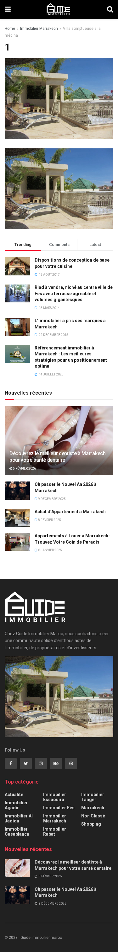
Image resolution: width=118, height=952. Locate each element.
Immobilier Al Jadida (19, 818)
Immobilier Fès (59, 807)
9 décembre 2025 (51, 499)
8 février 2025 (49, 520)
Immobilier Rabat (54, 832)
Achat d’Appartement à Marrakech (70, 511)
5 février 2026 (24, 468)
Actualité (14, 794)
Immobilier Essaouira (54, 797)
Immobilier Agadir (16, 805)
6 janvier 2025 (49, 550)
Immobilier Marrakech (39, 28)
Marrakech (92, 807)
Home (10, 28)
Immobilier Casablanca (17, 832)
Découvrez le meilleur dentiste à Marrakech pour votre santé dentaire (57, 456)
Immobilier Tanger (92, 797)
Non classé (93, 815)
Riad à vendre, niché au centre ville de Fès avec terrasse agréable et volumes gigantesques (74, 293)
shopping (91, 824)
